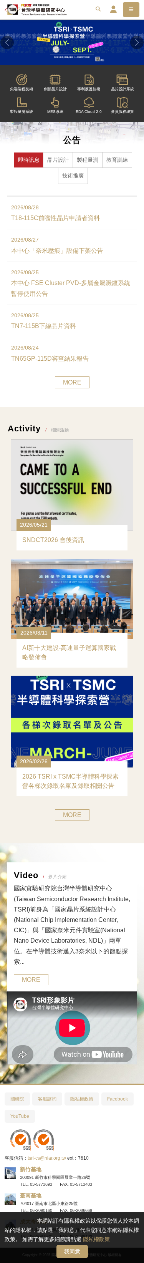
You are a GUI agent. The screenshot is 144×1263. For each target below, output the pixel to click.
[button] (7, 42)
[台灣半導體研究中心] (36, 9)
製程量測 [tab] (87, 160)
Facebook (117, 1099)
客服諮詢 (47, 1099)
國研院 (17, 1099)
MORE (72, 382)
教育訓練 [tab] (117, 160)
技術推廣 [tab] (73, 175)
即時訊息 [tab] (29, 160)
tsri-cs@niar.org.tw (47, 1158)
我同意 (72, 1251)
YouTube (19, 1116)
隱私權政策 (96, 1239)
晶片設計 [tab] (58, 160)
